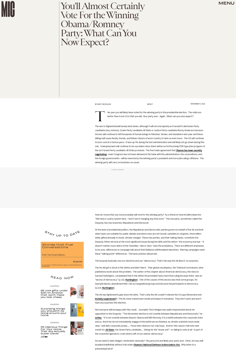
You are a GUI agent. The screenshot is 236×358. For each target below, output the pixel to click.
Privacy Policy (45, 266)
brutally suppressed (105, 299)
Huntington (131, 280)
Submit (77, 261)
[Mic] (8, 9)
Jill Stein (109, 330)
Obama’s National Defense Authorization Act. (156, 345)
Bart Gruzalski (104, 104)
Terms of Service (75, 265)
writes (98, 317)
